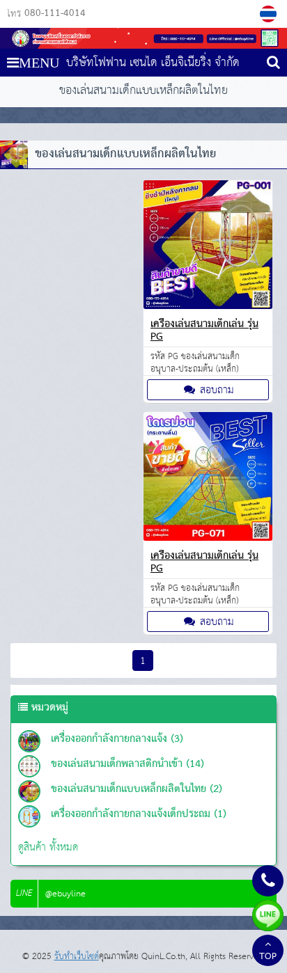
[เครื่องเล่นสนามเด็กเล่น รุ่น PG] (208, 306)
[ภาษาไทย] (270, 14)
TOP (268, 957)
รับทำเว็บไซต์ (76, 957)
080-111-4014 (55, 14)
